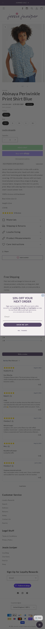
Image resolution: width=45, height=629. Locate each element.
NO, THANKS (22, 330)
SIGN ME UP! (23, 325)
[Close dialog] (43, 295)
